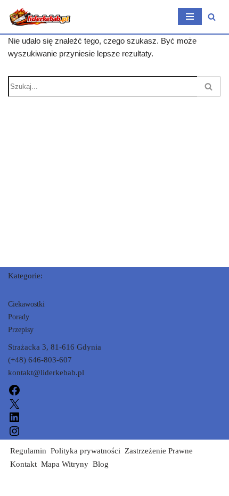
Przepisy (21, 330)
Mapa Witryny (64, 464)
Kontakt (23, 464)
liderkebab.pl (30, 485)
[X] (14, 403)
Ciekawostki (26, 304)
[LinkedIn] (14, 416)
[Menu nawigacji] (189, 16)
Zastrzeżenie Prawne (159, 451)
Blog (101, 464)
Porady (18, 317)
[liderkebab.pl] (40, 16)
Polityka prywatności (85, 451)
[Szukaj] (212, 17)
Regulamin (28, 451)
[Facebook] (14, 389)
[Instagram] (14, 430)
